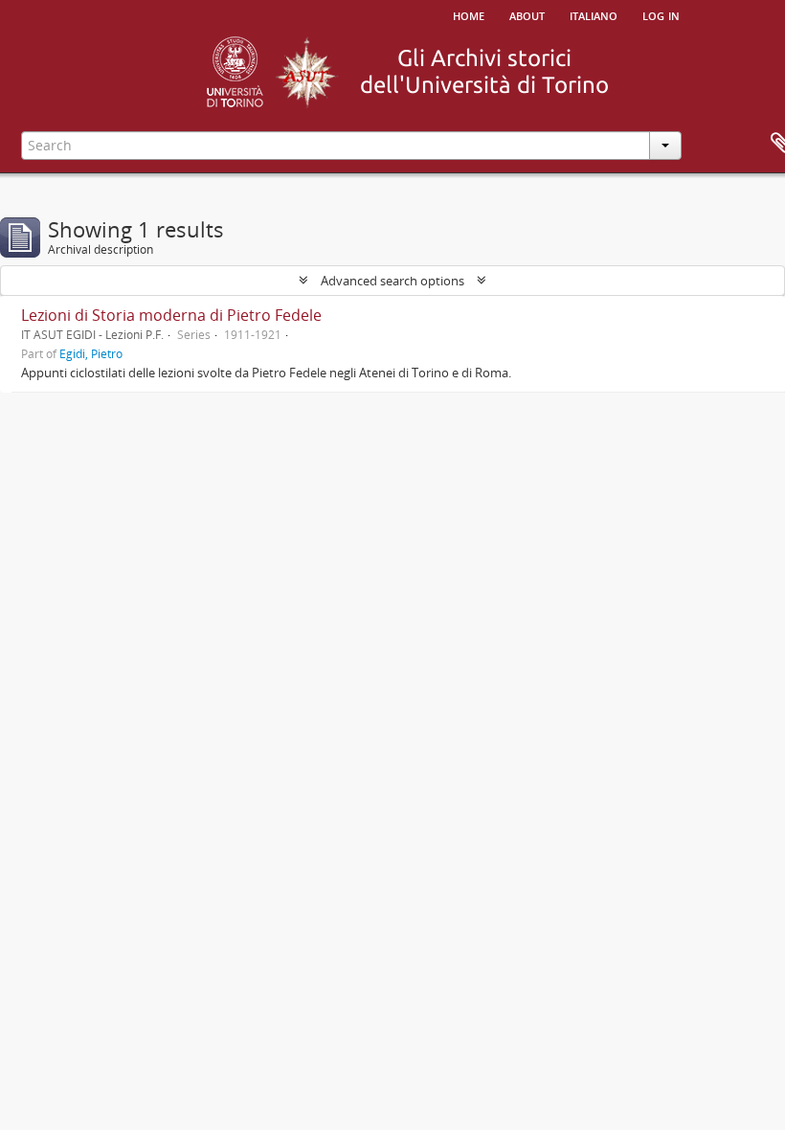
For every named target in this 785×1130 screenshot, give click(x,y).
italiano (593, 14)
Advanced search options (392, 280)
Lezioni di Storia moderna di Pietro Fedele (171, 315)
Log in (661, 14)
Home (468, 14)
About (527, 14)
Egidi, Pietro (91, 353)
